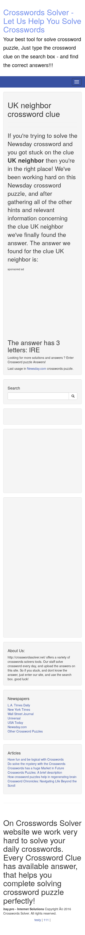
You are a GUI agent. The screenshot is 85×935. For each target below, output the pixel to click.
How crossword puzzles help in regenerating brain (42, 777)
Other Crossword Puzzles (25, 731)
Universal (14, 718)
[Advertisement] (44, 303)
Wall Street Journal (21, 714)
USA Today (15, 722)
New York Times (19, 709)
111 (47, 920)
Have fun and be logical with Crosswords (36, 759)
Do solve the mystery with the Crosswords (36, 763)
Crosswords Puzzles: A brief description (35, 772)
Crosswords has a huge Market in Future (36, 768)
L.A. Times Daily (19, 705)
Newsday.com (36, 368)
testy (38, 920)
